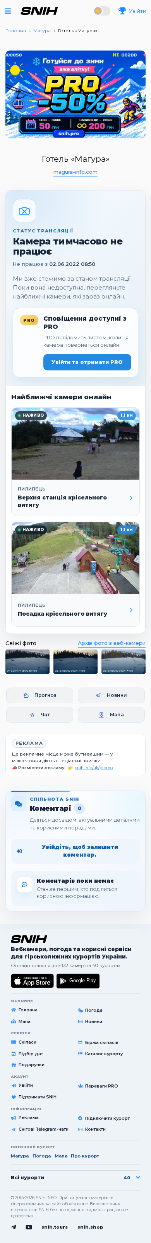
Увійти (26, 1085)
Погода (94, 1010)
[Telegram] (13, 1227)
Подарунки (32, 1064)
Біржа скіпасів (101, 1042)
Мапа (117, 715)
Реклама (29, 743)
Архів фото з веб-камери (112, 643)
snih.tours (54, 1227)
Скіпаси (27, 1042)
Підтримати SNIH (38, 1097)
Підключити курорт (107, 1118)
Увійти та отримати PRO (87, 362)
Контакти (95, 1129)
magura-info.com (75, 172)
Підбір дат (31, 1053)
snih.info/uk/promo (94, 767)
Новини (117, 695)
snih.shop (90, 1227)
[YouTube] (29, 1227)
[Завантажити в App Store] (32, 981)
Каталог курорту (104, 1053)
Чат (45, 715)
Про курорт (85, 1156)
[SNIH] (29, 939)
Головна (28, 1010)
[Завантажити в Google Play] (78, 981)
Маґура (20, 1156)
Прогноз (45, 695)
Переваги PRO (101, 1086)
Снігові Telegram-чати (44, 1129)
